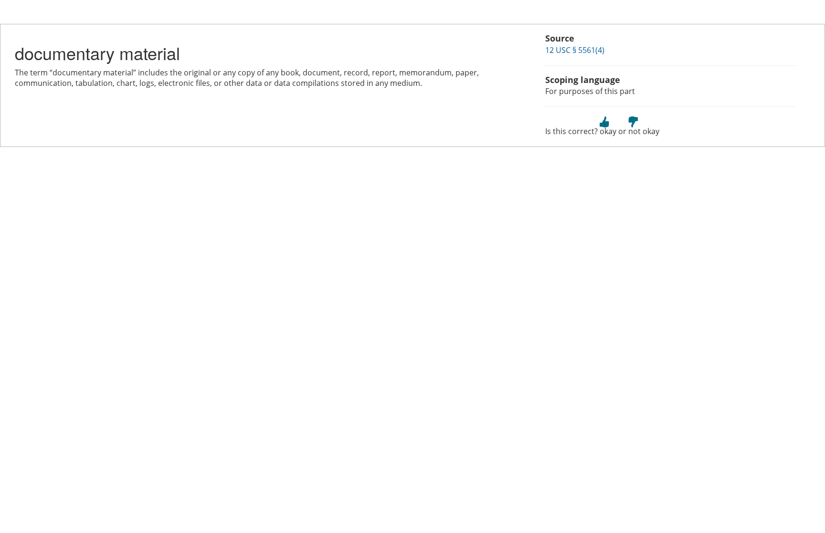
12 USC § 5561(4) (574, 50)
